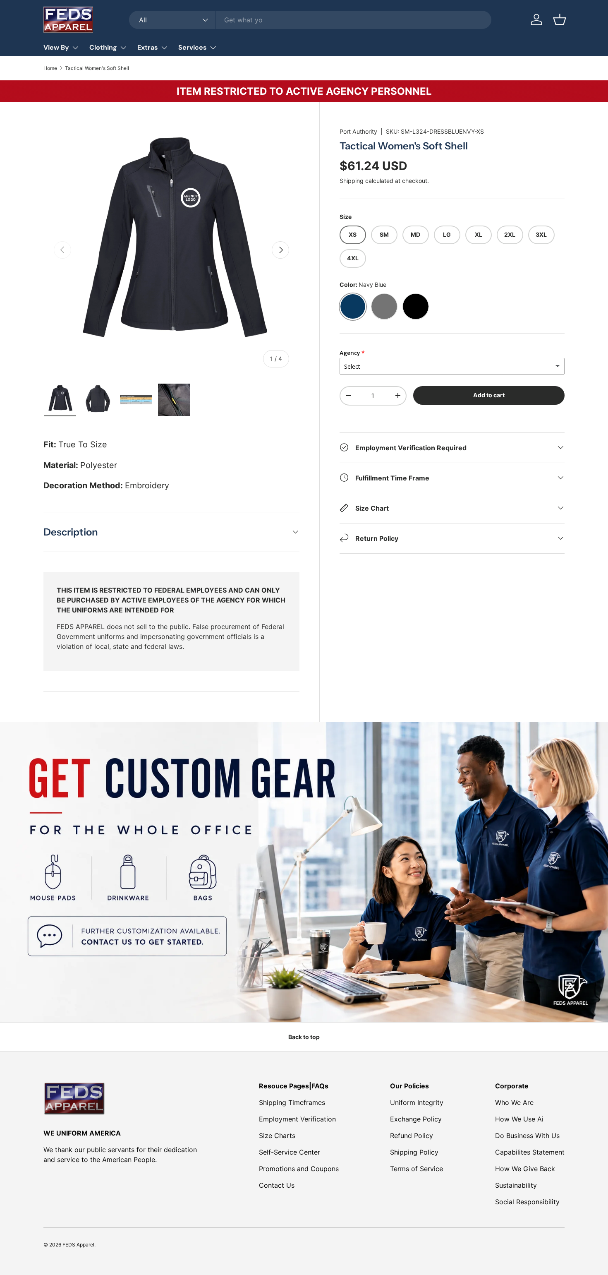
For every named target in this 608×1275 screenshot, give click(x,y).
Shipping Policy (414, 1152)
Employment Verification (297, 1119)
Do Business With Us (527, 1135)
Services (192, 47)
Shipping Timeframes (292, 1102)
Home (50, 68)
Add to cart (489, 394)
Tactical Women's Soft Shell (97, 68)
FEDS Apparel (78, 1244)
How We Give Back (525, 1169)
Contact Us (276, 1185)
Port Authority (358, 131)
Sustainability (516, 1185)
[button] (560, 19)
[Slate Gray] (384, 306)
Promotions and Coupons (299, 1169)
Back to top (304, 1036)
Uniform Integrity (416, 1102)
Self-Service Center (289, 1152)
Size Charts (277, 1135)
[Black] (415, 306)
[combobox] (310, 20)
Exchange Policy (416, 1119)
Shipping (352, 180)
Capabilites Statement (530, 1152)
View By (56, 47)
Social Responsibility (527, 1202)
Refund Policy (411, 1135)
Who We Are (514, 1102)
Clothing (103, 47)
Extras (147, 47)
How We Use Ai (519, 1119)
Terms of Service (416, 1169)
